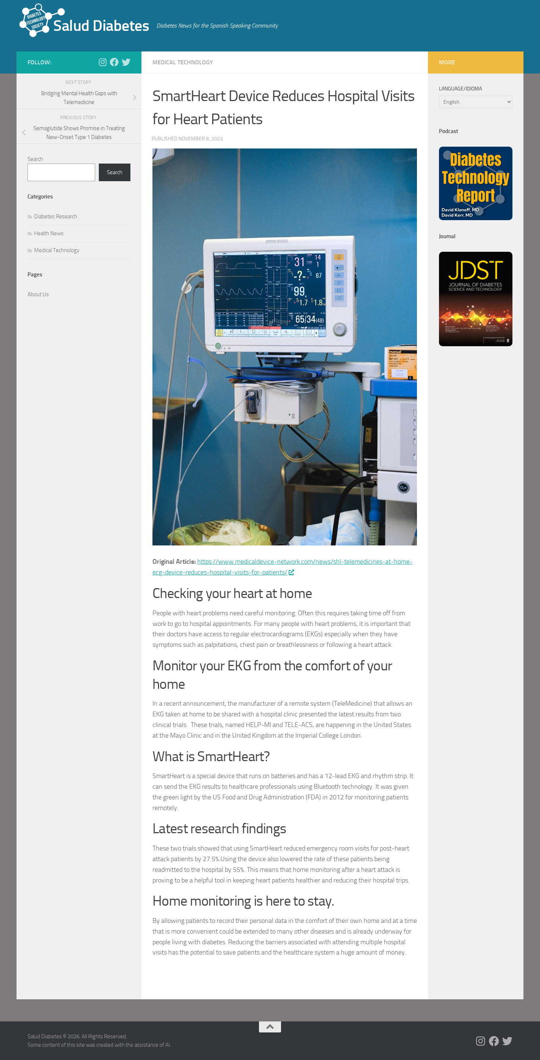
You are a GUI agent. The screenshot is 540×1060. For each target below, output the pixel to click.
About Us (38, 294)
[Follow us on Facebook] (114, 62)
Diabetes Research (55, 216)
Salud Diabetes (101, 26)
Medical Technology (182, 62)
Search (35, 159)
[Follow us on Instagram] (102, 62)
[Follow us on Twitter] (126, 62)
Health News (49, 233)
